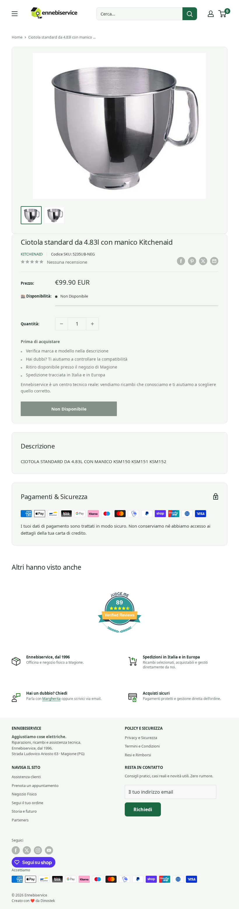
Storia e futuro (24, 811)
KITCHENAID (32, 254)
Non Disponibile (69, 409)
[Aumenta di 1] (92, 324)
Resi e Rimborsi (138, 754)
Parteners (20, 820)
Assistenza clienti (26, 776)
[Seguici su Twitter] (27, 850)
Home (17, 37)
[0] (222, 13)
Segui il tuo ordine (27, 802)
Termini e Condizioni (142, 746)
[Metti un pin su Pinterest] (192, 261)
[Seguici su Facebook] (16, 850)
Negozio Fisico (24, 794)
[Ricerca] (189, 13)
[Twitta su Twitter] (203, 261)
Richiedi (142, 809)
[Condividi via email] (214, 261)
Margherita (51, 698)
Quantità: (30, 323)
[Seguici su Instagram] (38, 850)
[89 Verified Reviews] (119, 635)
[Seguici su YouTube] (49, 850)
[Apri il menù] (14, 13)
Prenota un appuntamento (35, 785)
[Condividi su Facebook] (181, 261)
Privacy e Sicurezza (141, 737)
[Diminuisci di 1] (61, 324)
